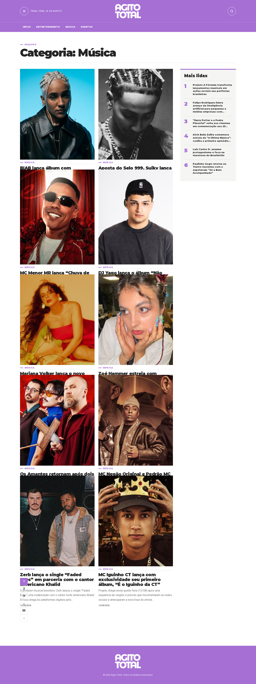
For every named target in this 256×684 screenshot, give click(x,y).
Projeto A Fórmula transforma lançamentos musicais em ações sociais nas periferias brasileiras (212, 89)
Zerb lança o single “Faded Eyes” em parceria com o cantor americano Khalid (57, 579)
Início (27, 27)
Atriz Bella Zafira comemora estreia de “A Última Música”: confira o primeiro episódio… (212, 137)
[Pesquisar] (232, 11)
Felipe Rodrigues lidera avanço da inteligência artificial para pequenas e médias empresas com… (209, 107)
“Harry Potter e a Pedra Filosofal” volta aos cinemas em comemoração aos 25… (211, 123)
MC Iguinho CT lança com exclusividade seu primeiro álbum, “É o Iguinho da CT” (129, 579)
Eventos (87, 27)
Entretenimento (48, 27)
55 (23, 610)
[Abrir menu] (24, 11)
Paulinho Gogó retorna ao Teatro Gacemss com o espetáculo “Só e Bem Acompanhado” (209, 168)
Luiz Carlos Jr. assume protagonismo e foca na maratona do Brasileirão (208, 152)
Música (70, 27)
